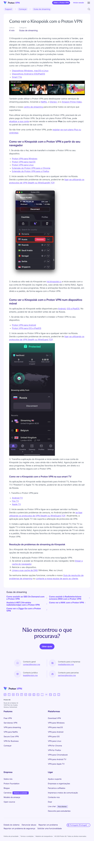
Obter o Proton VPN (61, 3)
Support (8, 9)
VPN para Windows (56, 723)
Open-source (9, 802)
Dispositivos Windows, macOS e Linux (30, 71)
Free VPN (8, 718)
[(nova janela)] (5, 694)
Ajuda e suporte (54, 779)
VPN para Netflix (11, 732)
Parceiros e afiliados (56, 788)
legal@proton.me (30, 675)
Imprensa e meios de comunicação (63, 793)
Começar (23, 9)
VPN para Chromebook (58, 755)
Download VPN (54, 718)
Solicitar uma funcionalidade (49, 828)
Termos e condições (27, 836)
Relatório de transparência (44, 836)
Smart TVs (17, 77)
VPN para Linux (54, 741)
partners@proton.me (67, 675)
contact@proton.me (31, 664)
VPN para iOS (54, 736)
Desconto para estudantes (59, 811)
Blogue (7, 788)
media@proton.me (66, 664)
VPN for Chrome (55, 745)
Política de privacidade (11, 836)
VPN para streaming (12, 727)
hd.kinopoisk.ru (54, 281)
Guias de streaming (41, 9)
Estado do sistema (11, 825)
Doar (50, 802)
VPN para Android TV (57, 759)
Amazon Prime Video (72, 102)
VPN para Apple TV (56, 764)
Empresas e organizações (59, 783)
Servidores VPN (10, 723)
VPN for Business (11, 741)
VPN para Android (55, 732)
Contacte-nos (54, 797)
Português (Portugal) (78, 825)
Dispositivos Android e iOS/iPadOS (28, 74)
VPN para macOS (55, 727)
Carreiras (8, 792)
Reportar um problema (48, 825)
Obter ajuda (47, 646)
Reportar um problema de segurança (19, 828)
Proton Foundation (11, 783)
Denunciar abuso (29, 825)
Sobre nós (8, 779)
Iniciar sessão (78, 3)
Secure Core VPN (11, 736)
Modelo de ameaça (12, 797)
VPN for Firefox (54, 750)
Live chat (52, 806)
